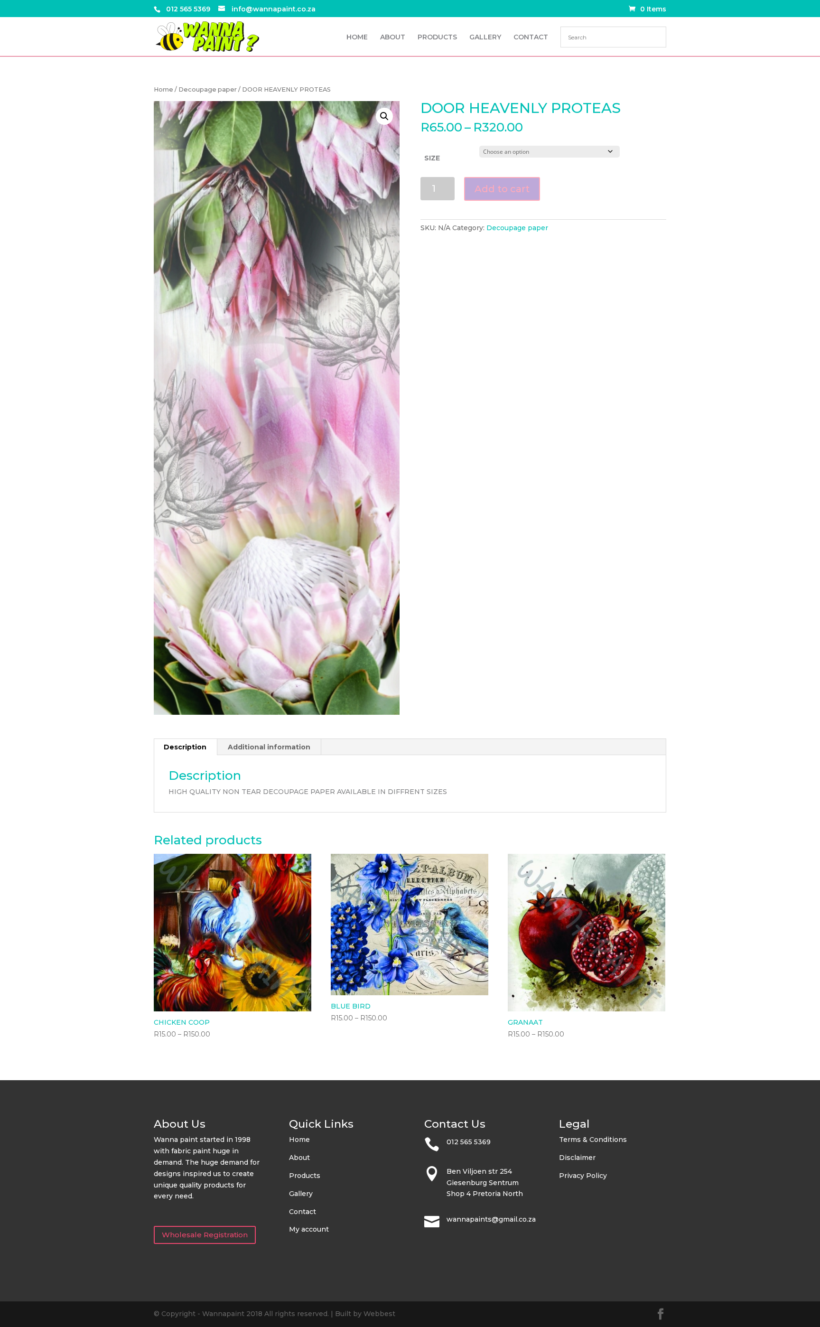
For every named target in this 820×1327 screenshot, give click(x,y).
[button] (384, 116)
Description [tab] (185, 747)
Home (163, 89)
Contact (302, 1211)
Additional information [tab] (269, 747)
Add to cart (502, 189)
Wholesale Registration (205, 1234)
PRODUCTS (437, 37)
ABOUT (392, 37)
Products (304, 1175)
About (299, 1157)
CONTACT (530, 37)
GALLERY (485, 37)
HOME (357, 37)
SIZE (432, 158)
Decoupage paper (207, 89)
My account (309, 1229)
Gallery (301, 1193)
